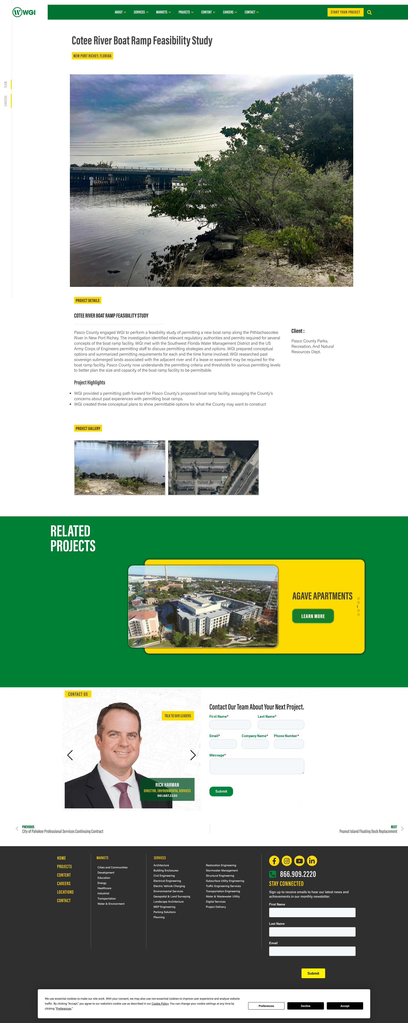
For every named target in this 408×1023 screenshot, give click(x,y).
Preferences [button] (63, 1008)
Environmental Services (168, 891)
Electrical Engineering (167, 881)
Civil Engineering (164, 875)
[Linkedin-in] (312, 861)
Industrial (103, 893)
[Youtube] (299, 861)
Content (64, 874)
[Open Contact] (257, 12)
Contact (64, 900)
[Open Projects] (192, 12)
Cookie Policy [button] (160, 1003)
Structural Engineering (220, 875)
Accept (344, 1006)
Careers (64, 883)
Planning (159, 917)
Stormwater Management (222, 870)
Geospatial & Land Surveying (171, 896)
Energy (102, 883)
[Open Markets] (169, 12)
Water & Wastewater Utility (223, 896)
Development (106, 872)
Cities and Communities (113, 867)
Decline (305, 1006)
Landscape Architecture (168, 901)
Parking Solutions (164, 912)
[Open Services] (147, 12)
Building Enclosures (165, 870)
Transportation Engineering (223, 891)
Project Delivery (216, 906)
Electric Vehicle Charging (169, 886)
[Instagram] (287, 861)
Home (61, 857)
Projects (64, 866)
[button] (369, 12)
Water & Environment (111, 903)
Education (104, 877)
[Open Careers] (236, 12)
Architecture (161, 865)
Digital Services (215, 901)
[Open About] (125, 12)
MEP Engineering (164, 906)
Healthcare (104, 888)
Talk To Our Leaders (178, 715)
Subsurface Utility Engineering (225, 881)
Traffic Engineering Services (223, 886)
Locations (65, 891)
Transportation (107, 898)
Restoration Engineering (221, 865)
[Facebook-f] (274, 861)
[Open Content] (214, 12)
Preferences (266, 1006)
